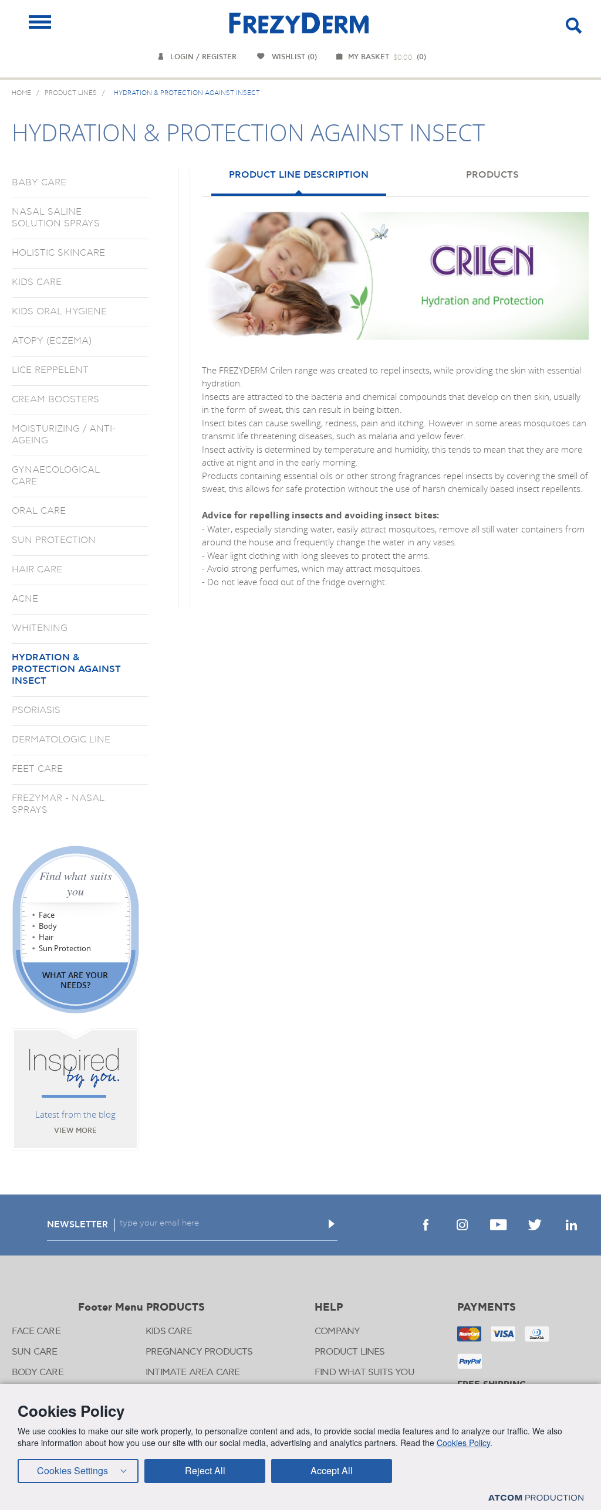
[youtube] (498, 1225)
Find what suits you (75, 883)
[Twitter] (535, 1225)
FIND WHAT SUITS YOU (364, 1372)
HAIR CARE (37, 569)
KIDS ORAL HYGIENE (59, 311)
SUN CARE (35, 1352)
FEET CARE (37, 769)
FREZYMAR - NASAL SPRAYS (58, 804)
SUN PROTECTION (54, 540)
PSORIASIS (36, 710)
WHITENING (39, 628)
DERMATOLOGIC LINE (61, 739)
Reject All (205, 1470)
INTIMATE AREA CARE (193, 1372)
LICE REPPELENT (50, 370)
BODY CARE (37, 1372)
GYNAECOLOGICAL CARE (56, 475)
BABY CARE (39, 182)
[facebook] (425, 1225)
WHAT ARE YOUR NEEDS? (75, 980)
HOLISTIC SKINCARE (58, 252)
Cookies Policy (463, 1442)
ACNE (25, 598)
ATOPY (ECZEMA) (52, 340)
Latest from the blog (75, 1114)
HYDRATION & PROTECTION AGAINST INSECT (66, 669)
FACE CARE (36, 1331)
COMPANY (337, 1331)
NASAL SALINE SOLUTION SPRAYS (56, 217)
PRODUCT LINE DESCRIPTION (299, 175)
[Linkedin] (571, 1225)
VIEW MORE (75, 1130)
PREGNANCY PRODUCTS (199, 1352)
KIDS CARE (37, 282)
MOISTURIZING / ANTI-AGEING (64, 434)
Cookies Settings (72, 1470)
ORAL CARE (39, 510)
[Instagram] (462, 1225)
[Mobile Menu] (40, 22)
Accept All (331, 1470)
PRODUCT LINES (350, 1352)
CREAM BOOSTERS (55, 399)
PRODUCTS (492, 175)
